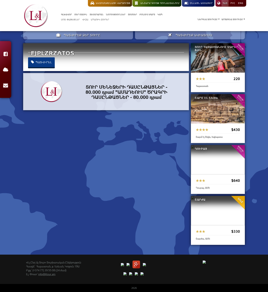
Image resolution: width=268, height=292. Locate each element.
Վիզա (85, 19)
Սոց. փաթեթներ (70, 19)
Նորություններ (115, 14)
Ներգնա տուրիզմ (207, 19)
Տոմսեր (132, 14)
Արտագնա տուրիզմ (232, 19)
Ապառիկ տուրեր (100, 19)
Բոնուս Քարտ (147, 14)
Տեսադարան (96, 14)
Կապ (160, 14)
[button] (6, 54)
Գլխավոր (66, 14)
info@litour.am (47, 274)
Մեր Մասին (80, 14)
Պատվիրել (43, 62)
